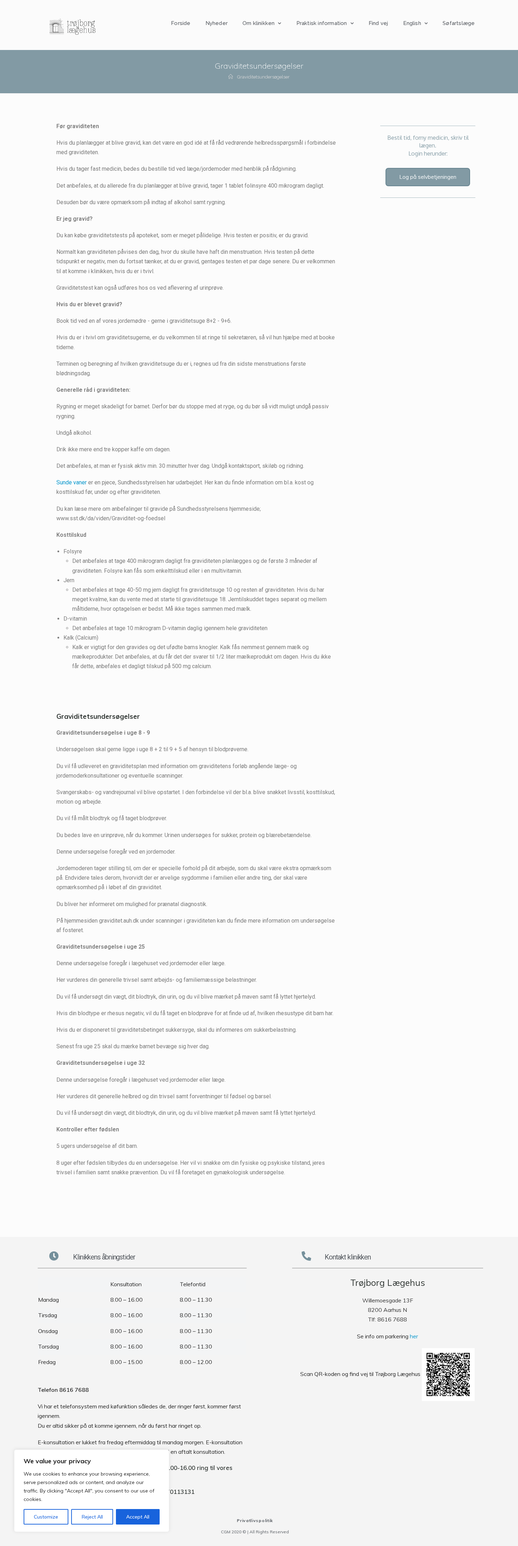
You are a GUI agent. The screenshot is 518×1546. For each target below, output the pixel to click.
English (412, 23)
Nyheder (216, 23)
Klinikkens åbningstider (104, 1257)
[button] (428, 177)
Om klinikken (258, 23)
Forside (180, 23)
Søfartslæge (459, 23)
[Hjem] (230, 77)
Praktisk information (321, 23)
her (414, 1336)
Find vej (378, 23)
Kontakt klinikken (348, 1257)
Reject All (92, 1517)
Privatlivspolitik (255, 1520)
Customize (46, 1517)
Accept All (137, 1517)
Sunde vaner (71, 482)
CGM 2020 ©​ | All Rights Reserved (255, 1531)
